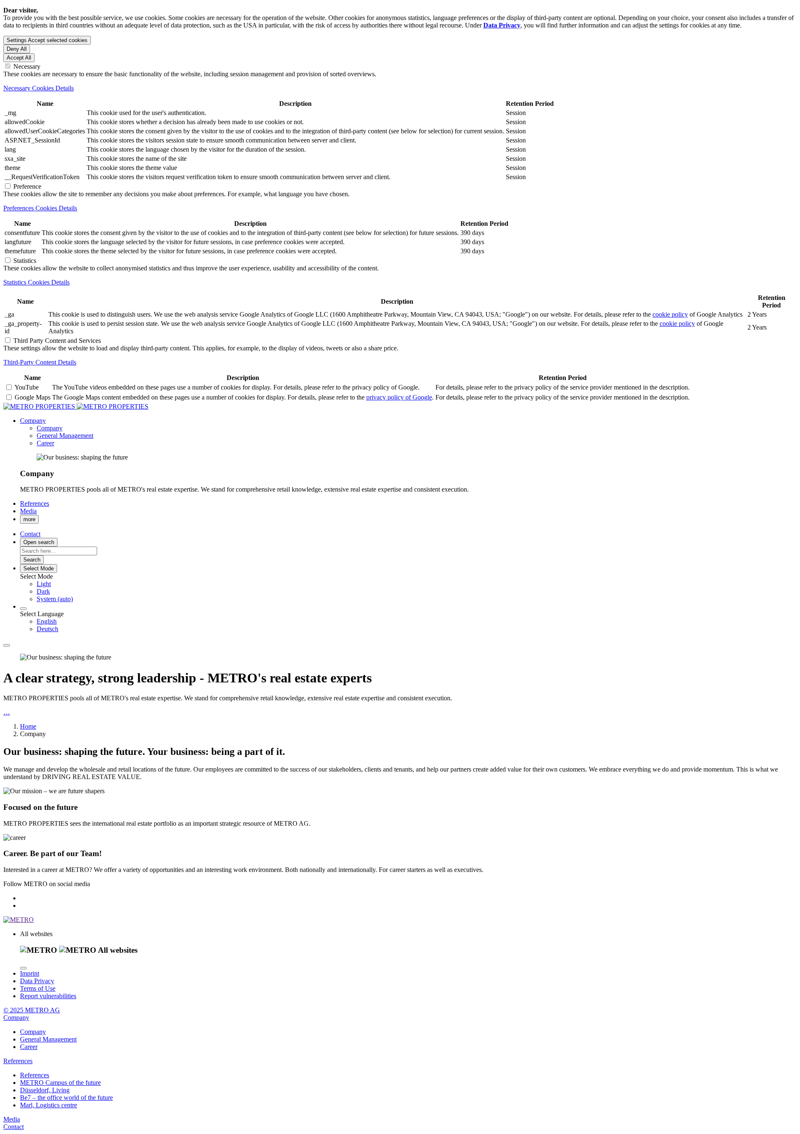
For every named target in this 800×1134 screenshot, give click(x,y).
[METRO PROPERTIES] (75, 406)
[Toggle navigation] (6, 645)
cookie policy (670, 314)
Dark (43, 591)
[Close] (23, 968)
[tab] (400, 88)
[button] (33, 420)
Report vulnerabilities (48, 995)
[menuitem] (417, 584)
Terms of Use (37, 988)
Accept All (19, 58)
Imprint (29, 973)
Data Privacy (37, 980)
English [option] (47, 621)
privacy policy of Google (399, 397)
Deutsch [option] (47, 628)
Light (44, 583)
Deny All (17, 49)
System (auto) (55, 598)
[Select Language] (23, 608)
